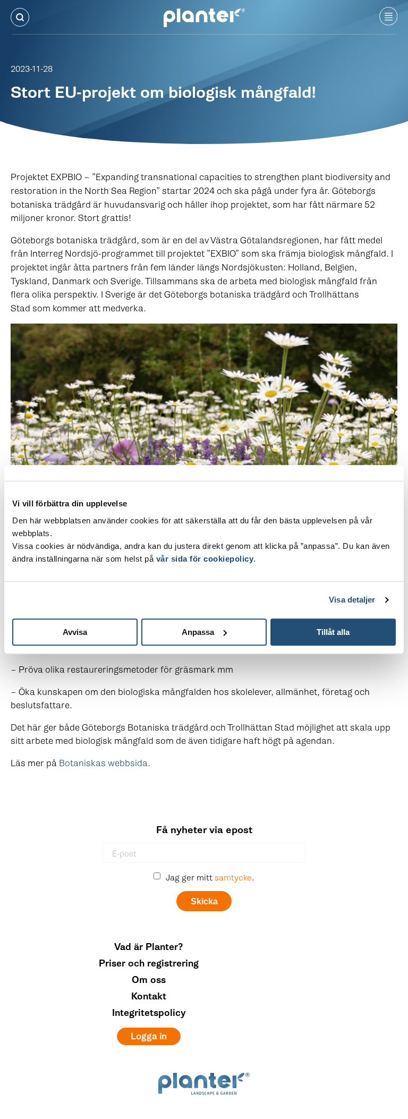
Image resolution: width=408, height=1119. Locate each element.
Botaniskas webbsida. (104, 763)
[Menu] (388, 17)
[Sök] (20, 17)
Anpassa (198, 632)
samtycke (233, 877)
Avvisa (75, 632)
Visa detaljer (352, 599)
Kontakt (148, 996)
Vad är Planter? (148, 947)
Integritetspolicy (149, 1013)
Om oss (149, 980)
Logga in (149, 1036)
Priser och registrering (149, 963)
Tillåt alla (333, 632)
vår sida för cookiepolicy (205, 558)
